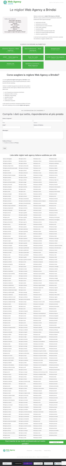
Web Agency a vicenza (53, 282)
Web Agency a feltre (6, 437)
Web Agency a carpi (6, 266)
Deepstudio (15, 23)
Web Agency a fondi (22, 189)
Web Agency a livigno (22, 301)
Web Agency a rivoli (36, 306)
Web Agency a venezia (53, 261)
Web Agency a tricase (53, 233)
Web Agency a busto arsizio (8, 238)
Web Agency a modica (23, 390)
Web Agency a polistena (37, 240)
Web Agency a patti (36, 196)
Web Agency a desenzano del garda (9, 421)
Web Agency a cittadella (7, 362)
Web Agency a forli (22, 191)
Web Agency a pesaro (37, 210)
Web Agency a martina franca (24, 353)
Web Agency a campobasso (8, 250)
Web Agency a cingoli (7, 350)
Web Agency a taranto (53, 182)
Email (4, 125)
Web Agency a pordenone (38, 254)
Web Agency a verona (53, 273)
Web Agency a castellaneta (8, 294)
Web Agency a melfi (22, 367)
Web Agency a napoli (22, 435)
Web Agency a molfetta (23, 397)
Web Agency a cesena (7, 329)
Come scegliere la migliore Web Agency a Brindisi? (15, 31)
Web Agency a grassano (23, 238)
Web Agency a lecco (22, 289)
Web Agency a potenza (37, 264)
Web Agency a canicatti (7, 252)
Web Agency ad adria (53, 311)
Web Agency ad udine (53, 428)
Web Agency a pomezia (37, 243)
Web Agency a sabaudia (37, 327)
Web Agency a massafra (23, 357)
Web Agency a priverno (37, 271)
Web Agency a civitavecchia (8, 369)
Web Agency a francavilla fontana (25, 203)
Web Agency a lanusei (23, 278)
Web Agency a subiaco (53, 172)
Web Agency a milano (22, 376)
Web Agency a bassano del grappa (9, 175)
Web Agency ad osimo (53, 423)
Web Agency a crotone (7, 411)
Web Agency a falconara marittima (9, 432)
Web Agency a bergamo (7, 186)
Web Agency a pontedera (37, 247)
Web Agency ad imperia (53, 402)
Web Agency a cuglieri (7, 414)
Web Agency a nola (36, 165)
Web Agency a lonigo (22, 313)
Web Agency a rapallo (37, 278)
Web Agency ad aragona (53, 350)
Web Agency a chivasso (7, 346)
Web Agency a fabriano (7, 428)
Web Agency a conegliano (7, 388)
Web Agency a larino (22, 280)
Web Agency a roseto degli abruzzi (39, 313)
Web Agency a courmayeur (8, 404)
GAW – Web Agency (15, 24)
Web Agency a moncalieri (23, 400)
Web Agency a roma (37, 311)
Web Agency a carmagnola (8, 264)
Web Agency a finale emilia (23, 165)
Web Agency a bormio (7, 212)
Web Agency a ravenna (37, 280)
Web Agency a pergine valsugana (39, 205)
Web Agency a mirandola (23, 386)
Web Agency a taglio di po (53, 179)
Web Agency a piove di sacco (38, 226)
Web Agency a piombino (37, 224)
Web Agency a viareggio (53, 278)
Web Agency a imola (22, 261)
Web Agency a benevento (7, 184)
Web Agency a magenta (23, 332)
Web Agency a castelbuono (8, 282)
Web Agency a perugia (37, 208)
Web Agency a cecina (7, 315)
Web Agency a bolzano (7, 200)
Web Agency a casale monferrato (9, 273)
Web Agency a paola (37, 189)
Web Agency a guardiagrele (24, 254)
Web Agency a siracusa (37, 428)
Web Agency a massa (22, 355)
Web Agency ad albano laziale (54, 327)
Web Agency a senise (37, 407)
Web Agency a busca (7, 236)
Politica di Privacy (7, 141)
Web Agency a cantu (6, 254)
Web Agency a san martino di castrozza (40, 357)
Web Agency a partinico (37, 193)
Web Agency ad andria (53, 343)
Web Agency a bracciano (7, 219)
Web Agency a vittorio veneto (54, 294)
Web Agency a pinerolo (37, 222)
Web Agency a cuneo (7, 416)
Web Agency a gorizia (22, 236)
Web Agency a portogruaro (38, 261)
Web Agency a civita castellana (8, 364)
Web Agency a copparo (7, 390)
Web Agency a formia (22, 193)
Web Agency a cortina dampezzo (9, 400)
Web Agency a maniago (23, 346)
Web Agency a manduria (23, 341)
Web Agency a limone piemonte (24, 299)
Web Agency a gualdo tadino (24, 252)
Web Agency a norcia (37, 168)
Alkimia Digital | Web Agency (15, 20)
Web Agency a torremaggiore (54, 219)
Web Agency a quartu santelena (39, 273)
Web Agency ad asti (52, 376)
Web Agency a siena (37, 418)
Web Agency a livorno (22, 304)
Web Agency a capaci (7, 257)
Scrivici (55, 442)
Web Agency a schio (37, 400)
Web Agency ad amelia (53, 336)
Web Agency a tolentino (53, 210)
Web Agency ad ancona (53, 341)
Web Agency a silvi (36, 421)
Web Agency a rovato (37, 320)
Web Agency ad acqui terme (54, 306)
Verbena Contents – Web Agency (15, 30)
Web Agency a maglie (22, 336)
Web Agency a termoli (53, 193)
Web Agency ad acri (52, 308)
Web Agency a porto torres (38, 259)
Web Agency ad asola (53, 372)
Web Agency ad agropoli (53, 318)
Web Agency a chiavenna (7, 341)
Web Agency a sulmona (53, 175)
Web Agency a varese (53, 252)
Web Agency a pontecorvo (38, 245)
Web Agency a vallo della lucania (55, 247)
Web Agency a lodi (22, 308)
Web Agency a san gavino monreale (39, 350)
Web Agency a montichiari (23, 423)
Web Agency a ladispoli (23, 273)
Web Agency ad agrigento (53, 315)
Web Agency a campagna (7, 245)
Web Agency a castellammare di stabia (10, 289)
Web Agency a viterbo (53, 292)
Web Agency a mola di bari (23, 395)
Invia (5, 148)
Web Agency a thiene (53, 203)
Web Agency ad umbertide (54, 430)
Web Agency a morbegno (23, 430)
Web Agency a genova (23, 222)
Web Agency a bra (6, 217)
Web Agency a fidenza (23, 163)
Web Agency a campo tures (8, 247)
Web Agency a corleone (7, 397)
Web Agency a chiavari (7, 339)
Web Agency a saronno (37, 383)
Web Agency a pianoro (37, 217)
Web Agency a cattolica (7, 308)
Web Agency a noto (36, 170)
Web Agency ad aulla (53, 379)
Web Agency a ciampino (7, 348)
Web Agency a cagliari (7, 240)
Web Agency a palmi (37, 186)
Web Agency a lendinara (23, 297)
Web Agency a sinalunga (37, 423)
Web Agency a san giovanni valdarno (40, 355)
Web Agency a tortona (53, 222)
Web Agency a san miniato (38, 360)
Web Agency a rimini (37, 299)
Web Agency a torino (53, 215)
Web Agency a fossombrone (24, 198)
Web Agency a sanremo (37, 369)
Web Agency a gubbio (23, 257)
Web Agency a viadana (53, 275)
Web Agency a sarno (37, 381)
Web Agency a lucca (22, 315)
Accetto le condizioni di (11, 142)
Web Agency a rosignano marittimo (39, 315)
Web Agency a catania (7, 304)
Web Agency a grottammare (24, 250)
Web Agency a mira (22, 383)
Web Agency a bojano (7, 196)
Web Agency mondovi (53, 435)
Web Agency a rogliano (37, 308)
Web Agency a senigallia (37, 404)
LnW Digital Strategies (15, 27)
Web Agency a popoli (37, 252)
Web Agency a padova (37, 179)
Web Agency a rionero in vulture (39, 301)
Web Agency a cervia (7, 325)
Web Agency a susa (52, 177)
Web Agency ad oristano (53, 416)
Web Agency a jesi (22, 264)
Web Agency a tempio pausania (54, 186)
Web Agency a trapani (53, 226)
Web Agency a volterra (53, 299)
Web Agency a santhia (37, 379)
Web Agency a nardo (22, 437)
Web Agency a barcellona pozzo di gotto (10, 168)
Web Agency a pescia (37, 215)
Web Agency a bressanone (8, 229)
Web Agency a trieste (53, 236)
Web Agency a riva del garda (38, 304)
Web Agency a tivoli (52, 205)
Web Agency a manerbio (23, 343)
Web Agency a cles (6, 372)
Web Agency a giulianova (23, 231)
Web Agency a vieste (53, 285)
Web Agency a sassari (37, 386)
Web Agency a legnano (23, 294)
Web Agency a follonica (23, 186)
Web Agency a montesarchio (24, 418)
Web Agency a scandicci (37, 397)
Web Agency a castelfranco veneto (9, 287)
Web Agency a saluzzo (37, 339)
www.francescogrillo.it (21, 463)
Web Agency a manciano (23, 339)
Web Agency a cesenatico (7, 332)
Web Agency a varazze (53, 250)
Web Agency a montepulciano (24, 414)
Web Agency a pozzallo (37, 266)
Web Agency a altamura (7, 161)
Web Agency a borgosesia (7, 210)
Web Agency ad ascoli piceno (54, 369)
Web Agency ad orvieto (53, 421)
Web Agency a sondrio (37, 430)
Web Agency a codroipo (7, 379)
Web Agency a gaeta (22, 210)
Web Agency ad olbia (53, 411)
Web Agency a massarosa (23, 360)
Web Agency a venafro (53, 259)
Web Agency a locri (22, 306)
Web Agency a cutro (6, 418)
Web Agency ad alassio (53, 320)
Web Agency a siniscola (37, 425)
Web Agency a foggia (22, 182)
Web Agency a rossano (37, 318)
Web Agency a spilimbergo (54, 163)
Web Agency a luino (22, 322)
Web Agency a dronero (7, 425)
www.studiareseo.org (41, 463)
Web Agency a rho (36, 292)
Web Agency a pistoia (37, 231)
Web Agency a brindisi (7, 231)
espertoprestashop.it (31, 463)
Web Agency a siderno (37, 416)
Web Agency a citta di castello (8, 360)
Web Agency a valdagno (53, 240)
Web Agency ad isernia (53, 404)
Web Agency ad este (52, 400)
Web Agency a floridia (22, 179)
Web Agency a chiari (6, 336)
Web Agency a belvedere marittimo (9, 182)
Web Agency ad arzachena (54, 364)
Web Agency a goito (22, 233)
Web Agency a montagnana (24, 407)
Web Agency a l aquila (23, 268)
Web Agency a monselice (23, 404)
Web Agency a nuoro (37, 177)
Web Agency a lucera (22, 318)
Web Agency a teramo (53, 189)
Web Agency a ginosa (22, 226)
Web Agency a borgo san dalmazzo (9, 205)
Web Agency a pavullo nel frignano (39, 200)
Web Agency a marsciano (23, 350)
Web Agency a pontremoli (37, 250)
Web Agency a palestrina (37, 184)
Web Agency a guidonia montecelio (25, 259)
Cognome (35, 122)
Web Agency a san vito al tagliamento (40, 364)
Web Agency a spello (53, 158)
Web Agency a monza (22, 428)
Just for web (15, 26)
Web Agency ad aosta (53, 348)
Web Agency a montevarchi (23, 421)
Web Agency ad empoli (53, 393)
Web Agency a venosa (53, 264)
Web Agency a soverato (37, 437)
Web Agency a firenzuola (23, 172)
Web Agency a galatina (23, 212)
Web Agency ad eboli (53, 390)
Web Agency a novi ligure (37, 175)
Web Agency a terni (52, 196)
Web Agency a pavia (37, 198)
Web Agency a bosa (6, 215)
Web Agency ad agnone (53, 313)
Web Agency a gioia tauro (23, 229)
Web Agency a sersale (37, 409)
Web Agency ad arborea (53, 353)
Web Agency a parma (37, 191)
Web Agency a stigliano (53, 168)
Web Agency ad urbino (53, 432)
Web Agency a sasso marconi (38, 388)
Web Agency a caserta (7, 278)
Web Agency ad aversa (53, 383)
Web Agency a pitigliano (37, 233)
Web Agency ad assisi (53, 374)
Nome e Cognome (7, 118)
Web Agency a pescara (37, 212)
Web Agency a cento (6, 322)
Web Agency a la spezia (23, 271)
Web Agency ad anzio (53, 346)
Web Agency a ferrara (22, 161)
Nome (4, 122)
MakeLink (15, 29)
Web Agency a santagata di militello (39, 374)
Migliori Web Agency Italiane (56, 2)
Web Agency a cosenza (7, 402)
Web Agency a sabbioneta (38, 329)
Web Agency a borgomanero (8, 208)
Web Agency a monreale (23, 402)
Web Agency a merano (23, 369)
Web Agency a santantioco (38, 376)
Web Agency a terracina (53, 198)
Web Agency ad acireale (53, 304)
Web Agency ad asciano (53, 367)
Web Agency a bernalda (7, 189)
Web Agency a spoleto (53, 165)
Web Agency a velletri (53, 257)
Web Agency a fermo (22, 158)
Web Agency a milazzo (23, 379)
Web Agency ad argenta (53, 360)
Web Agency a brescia (7, 226)
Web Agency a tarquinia (53, 184)
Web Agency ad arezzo (53, 357)
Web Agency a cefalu (7, 318)
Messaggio (6, 130)
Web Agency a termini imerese (54, 191)
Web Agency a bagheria (7, 163)
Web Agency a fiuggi (22, 175)
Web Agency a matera (23, 362)
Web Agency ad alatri (53, 322)
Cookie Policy (47, 450)
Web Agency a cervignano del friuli (9, 327)
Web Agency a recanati (37, 282)
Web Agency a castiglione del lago (9, 301)
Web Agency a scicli (36, 402)
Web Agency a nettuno (37, 161)
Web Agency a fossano (23, 196)
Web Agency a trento (53, 229)
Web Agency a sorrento (37, 435)
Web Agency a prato (37, 268)
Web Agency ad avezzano (53, 386)
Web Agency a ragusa (37, 275)
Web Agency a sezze (37, 414)
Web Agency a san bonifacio (38, 343)
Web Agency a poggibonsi (38, 238)
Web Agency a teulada (53, 200)
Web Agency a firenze (22, 170)
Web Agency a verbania (53, 268)
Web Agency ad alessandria (54, 332)
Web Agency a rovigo (37, 325)
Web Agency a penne (37, 203)
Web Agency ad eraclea (53, 397)
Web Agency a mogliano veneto (24, 393)
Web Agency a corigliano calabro (9, 395)
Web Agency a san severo (38, 362)
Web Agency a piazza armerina (38, 219)
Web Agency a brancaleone (8, 222)
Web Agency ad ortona (53, 418)
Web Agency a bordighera (7, 203)
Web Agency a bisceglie (7, 193)
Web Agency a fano (6, 435)
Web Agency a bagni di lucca (8, 165)
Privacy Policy (38, 450)
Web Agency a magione (23, 334)
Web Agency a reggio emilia (38, 287)
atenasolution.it (9, 463)
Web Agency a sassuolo (37, 390)
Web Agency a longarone (23, 311)
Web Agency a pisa (36, 229)
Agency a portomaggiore (7, 158)
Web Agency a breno (6, 224)
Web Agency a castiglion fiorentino (9, 299)
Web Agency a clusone (7, 374)
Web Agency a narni (37, 158)
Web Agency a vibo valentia (54, 280)
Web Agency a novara (37, 172)
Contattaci (29, 450)
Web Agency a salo (36, 334)
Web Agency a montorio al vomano (25, 425)
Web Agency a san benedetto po (39, 341)
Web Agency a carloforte (7, 261)
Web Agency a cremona (7, 409)
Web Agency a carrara (7, 268)
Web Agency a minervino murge (24, 381)
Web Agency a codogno (7, 376)
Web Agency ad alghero (53, 334)
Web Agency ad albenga (53, 329)
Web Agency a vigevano (53, 287)
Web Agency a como (6, 386)
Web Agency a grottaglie (23, 245)
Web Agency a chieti (6, 343)
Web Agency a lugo (22, 320)
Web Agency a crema (7, 407)
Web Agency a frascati (23, 205)
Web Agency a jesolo (22, 266)
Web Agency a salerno (37, 332)
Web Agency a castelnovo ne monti (9, 297)
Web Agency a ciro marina (7, 355)
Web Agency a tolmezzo (53, 212)
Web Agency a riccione (37, 294)
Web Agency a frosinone (23, 208)
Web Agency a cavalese (7, 311)
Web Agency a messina (23, 374)
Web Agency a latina (22, 282)
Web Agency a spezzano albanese (55, 161)
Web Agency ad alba (53, 325)
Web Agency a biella (6, 191)
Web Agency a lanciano (23, 275)
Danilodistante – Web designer (15, 22)
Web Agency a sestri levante (38, 411)
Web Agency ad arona (53, 362)
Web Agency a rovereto (37, 322)
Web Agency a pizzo (37, 236)
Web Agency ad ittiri (52, 409)
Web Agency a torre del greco (54, 217)
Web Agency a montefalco (23, 409)
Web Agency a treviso (53, 231)
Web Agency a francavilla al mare (25, 200)
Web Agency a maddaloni (23, 329)
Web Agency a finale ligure (23, 168)
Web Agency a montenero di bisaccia (25, 411)
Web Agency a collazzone (7, 381)
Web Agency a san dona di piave (39, 348)
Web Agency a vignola (53, 289)
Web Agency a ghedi (22, 224)
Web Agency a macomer (23, 327)
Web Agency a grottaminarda (24, 247)
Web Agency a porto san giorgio (39, 257)
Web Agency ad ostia (53, 425)
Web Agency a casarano (7, 275)
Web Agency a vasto (52, 254)
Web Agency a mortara (23, 432)
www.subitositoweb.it (52, 463)
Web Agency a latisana (23, 285)
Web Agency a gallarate (23, 215)
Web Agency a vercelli (53, 271)
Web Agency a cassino (7, 280)
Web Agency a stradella (53, 170)
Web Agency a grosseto (23, 243)
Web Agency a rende (37, 289)
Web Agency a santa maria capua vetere (40, 372)
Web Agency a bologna (7, 198)
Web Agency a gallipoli (23, 217)
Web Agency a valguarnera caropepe (55, 245)
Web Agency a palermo (37, 182)
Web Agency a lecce (22, 287)
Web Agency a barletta (7, 172)
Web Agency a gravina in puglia (24, 240)
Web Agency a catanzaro (7, 306)
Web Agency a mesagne (23, 372)
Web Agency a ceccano (7, 313)
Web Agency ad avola (53, 388)
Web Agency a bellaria (7, 177)
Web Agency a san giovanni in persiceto (40, 353)
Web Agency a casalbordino (8, 271)
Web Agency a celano (7, 320)
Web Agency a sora (36, 432)
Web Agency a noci (36, 163)
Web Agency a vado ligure (53, 238)
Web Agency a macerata (23, 325)
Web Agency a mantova (23, 348)
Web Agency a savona (37, 395)
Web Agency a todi (52, 208)
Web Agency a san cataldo (38, 346)
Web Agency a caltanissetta (8, 243)
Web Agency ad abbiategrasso (54, 301)
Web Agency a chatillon (7, 334)
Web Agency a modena (23, 388)
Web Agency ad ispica (53, 407)
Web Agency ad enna (53, 395)
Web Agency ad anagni (53, 339)
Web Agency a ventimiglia (53, 266)
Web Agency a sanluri (37, 367)
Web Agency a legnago (23, 292)
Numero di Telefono (38, 125)
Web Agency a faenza (7, 430)
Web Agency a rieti (36, 297)
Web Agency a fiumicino (23, 177)
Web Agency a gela (22, 219)
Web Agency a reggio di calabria (39, 285)
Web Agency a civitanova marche (9, 367)
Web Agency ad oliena (53, 414)
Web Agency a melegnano (23, 364)
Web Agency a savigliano (37, 393)
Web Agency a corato (7, 393)
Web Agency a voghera (53, 297)
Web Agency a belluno (7, 179)
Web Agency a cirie (6, 353)
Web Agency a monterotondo (24, 416)
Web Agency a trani (52, 224)
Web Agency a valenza (53, 243)
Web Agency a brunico (7, 233)
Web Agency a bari (6, 170)
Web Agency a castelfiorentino (8, 285)
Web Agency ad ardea (53, 355)
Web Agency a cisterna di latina (8, 357)
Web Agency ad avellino (53, 381)
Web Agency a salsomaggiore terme (39, 336)
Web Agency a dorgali (7, 423)
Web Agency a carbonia (7, 259)
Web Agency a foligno (22, 184)
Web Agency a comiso (7, 383)
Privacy (17, 142)
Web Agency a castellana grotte (8, 292)
